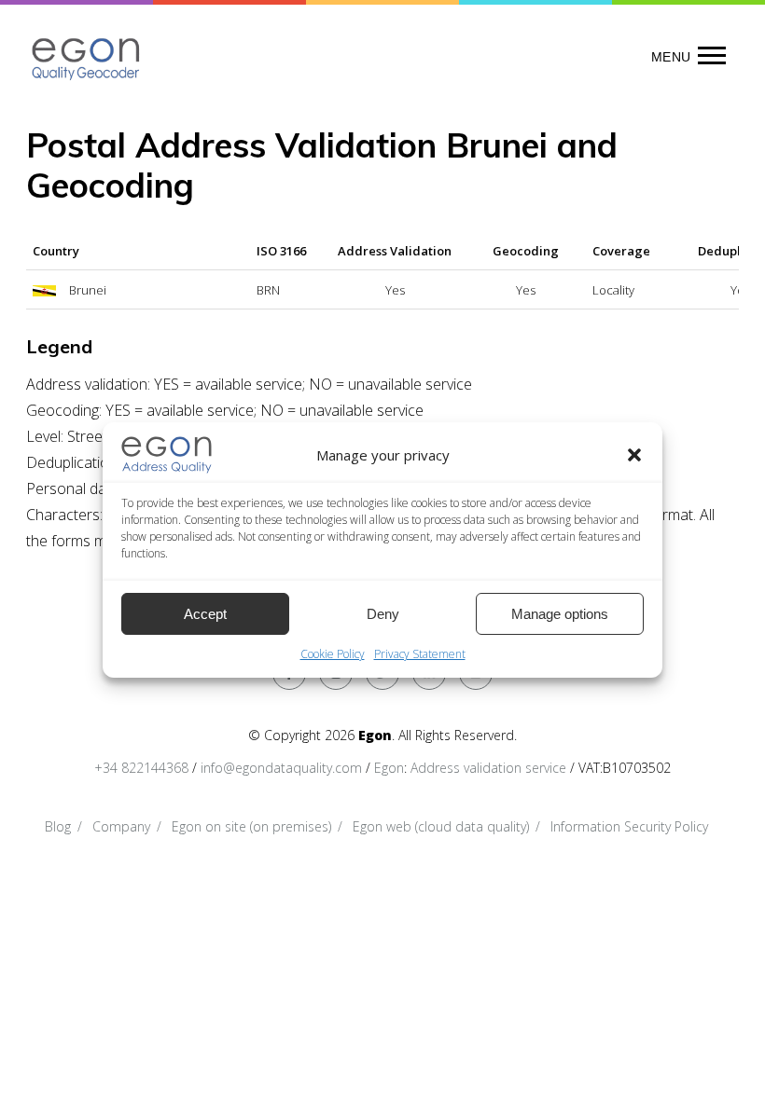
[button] (634, 455)
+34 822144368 (141, 768)
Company (121, 826)
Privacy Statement (420, 654)
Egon (389, 768)
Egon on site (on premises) (251, 826)
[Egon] (86, 56)
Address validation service (488, 768)
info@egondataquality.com (281, 768)
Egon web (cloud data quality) (441, 826)
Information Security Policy (629, 826)
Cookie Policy (332, 654)
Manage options (559, 614)
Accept (205, 614)
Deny (383, 614)
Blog (58, 826)
